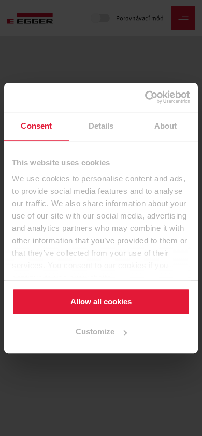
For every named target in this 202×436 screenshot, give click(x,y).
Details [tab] (101, 125)
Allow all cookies (101, 301)
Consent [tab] (36, 125)
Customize (95, 332)
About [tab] (165, 125)
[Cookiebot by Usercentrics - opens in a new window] (145, 97)
